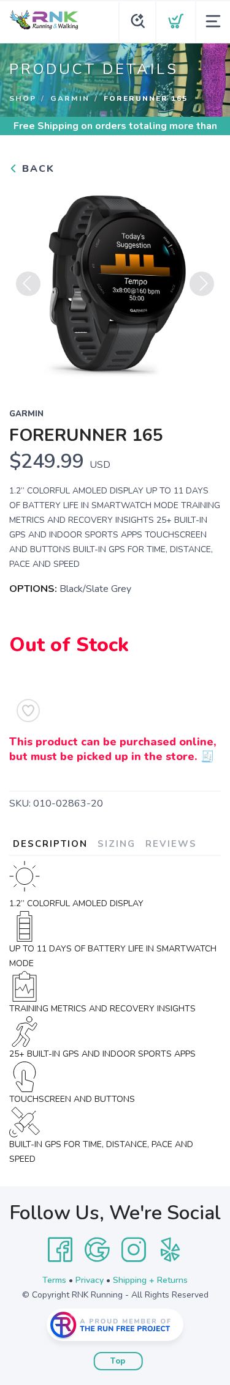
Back (36, 168)
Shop (22, 98)
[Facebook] (60, 1250)
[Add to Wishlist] (28, 710)
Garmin (70, 98)
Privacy (89, 1280)
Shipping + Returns (150, 1280)
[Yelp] (170, 1250)
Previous (28, 283)
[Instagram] (133, 1250)
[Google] (97, 1250)
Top (118, 1361)
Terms (54, 1280)
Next (202, 283)
